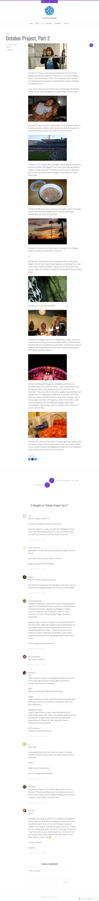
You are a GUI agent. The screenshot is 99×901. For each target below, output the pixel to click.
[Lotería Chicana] (49, 11)
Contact (66, 23)
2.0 (43, 23)
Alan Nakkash (34, 548)
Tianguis (41, 340)
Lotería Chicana (49, 18)
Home (31, 23)
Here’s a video (34, 622)
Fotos (8, 34)
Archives (49, 23)
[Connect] (49, 1)
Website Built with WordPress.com (49, 897)
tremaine (32, 786)
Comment (65, 882)
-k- (29, 744)
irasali (31, 810)
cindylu (8, 47)
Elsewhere (57, 23)
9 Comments (10, 50)
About (37, 23)
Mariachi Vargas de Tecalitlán (50, 384)
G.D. (29, 516)
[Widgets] (44, 1)
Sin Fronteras (34, 656)
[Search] (55, 1)
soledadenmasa (35, 601)
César (30, 577)
